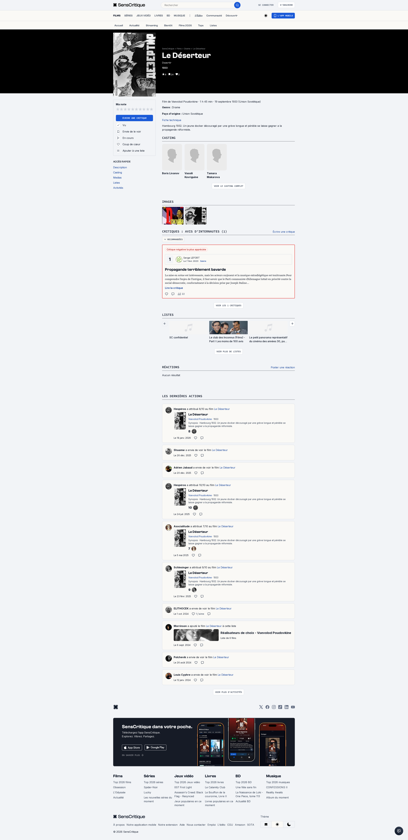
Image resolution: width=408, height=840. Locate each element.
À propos (119, 824)
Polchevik (180, 657)
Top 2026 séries (153, 782)
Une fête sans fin (246, 787)
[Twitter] (261, 708)
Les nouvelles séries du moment (158, 799)
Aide (182, 824)
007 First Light (183, 787)
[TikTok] (280, 708)
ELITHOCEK (181, 608)
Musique (273, 776)
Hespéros (180, 409)
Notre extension (168, 824)
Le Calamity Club (215, 787)
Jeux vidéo (183, 776)
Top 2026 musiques (278, 782)
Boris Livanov (170, 173)
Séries (149, 776)
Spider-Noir (151, 787)
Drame (187, 48)
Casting (168, 138)
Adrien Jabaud (183, 467)
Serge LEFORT (191, 257)
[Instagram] (274, 708)
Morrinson (180, 626)
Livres (210, 776)
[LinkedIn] (286, 708)
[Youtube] (293, 708)
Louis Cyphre (182, 674)
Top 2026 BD (244, 782)
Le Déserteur (199, 48)
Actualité (118, 797)
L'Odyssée (119, 792)
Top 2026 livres (214, 782)
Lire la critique (174, 288)
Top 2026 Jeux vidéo (187, 782)
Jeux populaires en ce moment (187, 803)
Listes (168, 315)
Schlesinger (181, 567)
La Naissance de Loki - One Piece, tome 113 (249, 794)
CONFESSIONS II (277, 787)
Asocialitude (182, 526)
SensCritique (168, 48)
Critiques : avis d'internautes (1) (194, 231)
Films (179, 48)
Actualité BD (243, 801)
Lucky (147, 792)
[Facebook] (267, 708)
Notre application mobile (141, 824)
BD (238, 776)
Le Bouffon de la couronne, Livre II (216, 794)
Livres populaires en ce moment (219, 803)
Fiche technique (171, 120)
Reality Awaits (274, 792)
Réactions (170, 367)
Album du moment (277, 797)
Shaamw (179, 450)
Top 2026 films (122, 782)
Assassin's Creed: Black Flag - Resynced (188, 794)
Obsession (119, 787)
